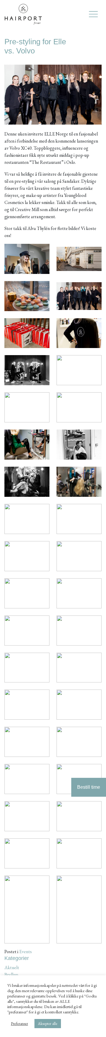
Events (25, 951)
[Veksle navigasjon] (93, 14)
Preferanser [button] (19, 1023)
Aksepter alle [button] (47, 1023)
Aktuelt (11, 967)
